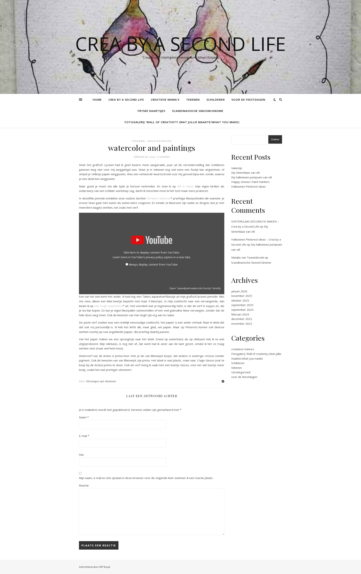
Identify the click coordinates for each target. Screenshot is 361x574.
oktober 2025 (240, 300)
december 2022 (241, 319)
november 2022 (241, 323)
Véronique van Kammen (101, 381)
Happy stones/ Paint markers (250, 182)
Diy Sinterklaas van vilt (245, 172)
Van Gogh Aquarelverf (108, 306)
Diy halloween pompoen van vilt (251, 177)
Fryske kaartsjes (151, 111)
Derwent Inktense (159, 198)
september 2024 (242, 310)
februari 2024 (240, 314)
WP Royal (104, 567)
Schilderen (215, 99)
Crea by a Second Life (180, 43)
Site (81, 454)
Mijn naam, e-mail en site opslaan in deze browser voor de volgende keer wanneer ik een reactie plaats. (146, 478)
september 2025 (242, 305)
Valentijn (236, 168)
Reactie (84, 485)
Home (97, 99)
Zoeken (275, 139)
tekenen (193, 99)
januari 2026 (239, 291)
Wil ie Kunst (185, 186)
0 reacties (163, 156)
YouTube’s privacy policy (160, 257)
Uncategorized (159, 141)
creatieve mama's (242, 349)
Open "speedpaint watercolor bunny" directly (195, 288)
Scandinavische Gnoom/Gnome (197, 111)
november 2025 (241, 296)
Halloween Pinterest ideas (248, 186)
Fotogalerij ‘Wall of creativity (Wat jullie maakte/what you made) (182, 122)
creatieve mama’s (165, 99)
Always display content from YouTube (153, 264)
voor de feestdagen (248, 99)
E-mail (84, 436)
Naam (84, 417)
